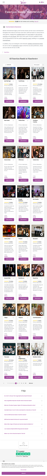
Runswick (35, 238)
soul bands (13, 36)
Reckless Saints (37, 357)
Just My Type (7, 81)
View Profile (9, 101)
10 (25, 383)
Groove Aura (7, 160)
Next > (30, 383)
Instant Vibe (7, 278)
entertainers (16, 45)
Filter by (9, 64)
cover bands (30, 34)
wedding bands (21, 34)
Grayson (21, 317)
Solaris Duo (36, 160)
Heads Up (35, 278)
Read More (6, 52)
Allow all (23, 473)
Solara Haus (22, 120)
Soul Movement (37, 317)
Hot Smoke (36, 199)
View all (36, 21)
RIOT (34, 81)
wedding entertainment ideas (35, 43)
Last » (32, 383)
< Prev (4, 383)
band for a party (27, 38)
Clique (5, 317)
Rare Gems (7, 120)
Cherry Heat (7, 238)
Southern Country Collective (35, 122)
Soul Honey (21, 81)
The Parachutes (8, 199)
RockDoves (21, 278)
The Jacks (6, 357)
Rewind (20, 238)
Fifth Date (21, 160)
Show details (23, 469)
